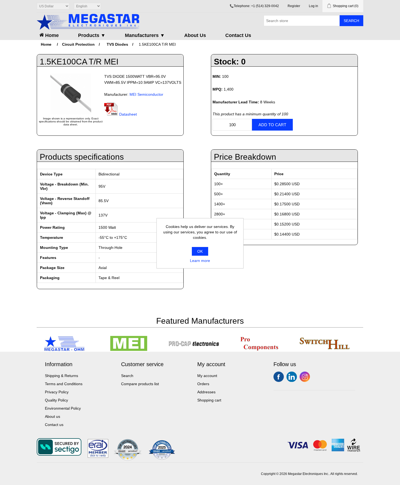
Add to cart (272, 124)
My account (207, 375)
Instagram (305, 377)
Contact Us (238, 35)
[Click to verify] (98, 456)
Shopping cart (209, 400)
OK (200, 251)
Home (51, 35)
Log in (313, 6)
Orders (203, 384)
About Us (195, 35)
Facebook (278, 377)
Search (351, 20)
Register (294, 6)
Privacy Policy (57, 392)
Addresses (206, 392)
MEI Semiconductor (146, 94)
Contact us (54, 424)
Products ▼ (92, 35)
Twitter (292, 377)
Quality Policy (56, 400)
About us (52, 416)
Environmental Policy (63, 408)
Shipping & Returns (61, 375)
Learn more (200, 260)
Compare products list (140, 384)
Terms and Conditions (63, 384)
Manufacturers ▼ (145, 35)
